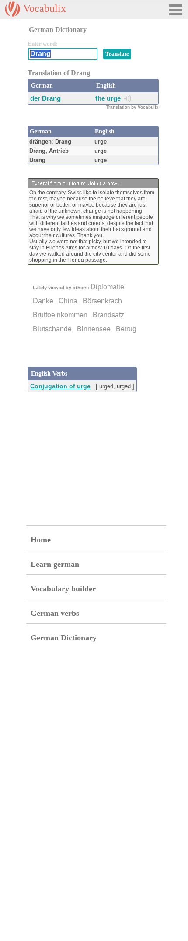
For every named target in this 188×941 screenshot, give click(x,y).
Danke (43, 301)
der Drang (45, 98)
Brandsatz (108, 315)
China (68, 301)
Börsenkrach (102, 301)
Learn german (55, 564)
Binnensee (94, 329)
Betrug (126, 329)
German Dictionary (64, 637)
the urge (108, 98)
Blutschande (52, 329)
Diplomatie (107, 287)
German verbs (55, 613)
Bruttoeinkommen (60, 315)
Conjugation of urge (60, 386)
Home (41, 539)
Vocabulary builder (63, 588)
